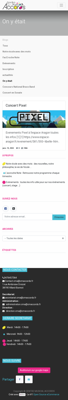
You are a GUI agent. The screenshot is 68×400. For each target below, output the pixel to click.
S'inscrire (59, 217)
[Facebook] (5, 208)
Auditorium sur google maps (34, 370)
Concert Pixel (16, 105)
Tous (5, 45)
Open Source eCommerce (46, 394)
